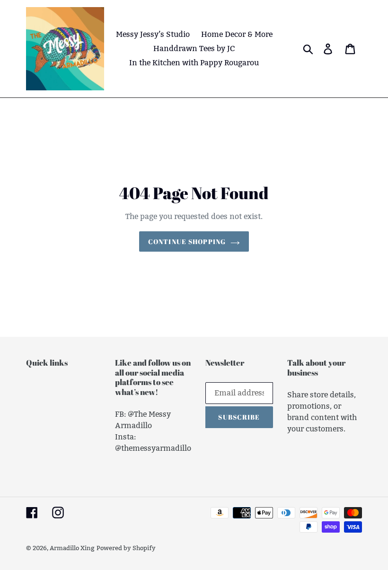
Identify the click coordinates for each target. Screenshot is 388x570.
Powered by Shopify (126, 548)
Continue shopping (187, 241)
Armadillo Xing (72, 548)
